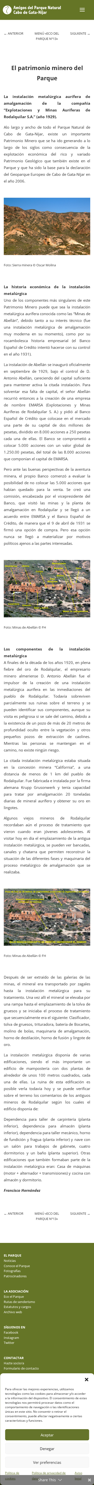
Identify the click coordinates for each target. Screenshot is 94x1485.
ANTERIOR (13, 33)
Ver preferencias (47, 1462)
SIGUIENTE (80, 33)
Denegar (47, 1448)
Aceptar (47, 1434)
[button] (86, 1379)
